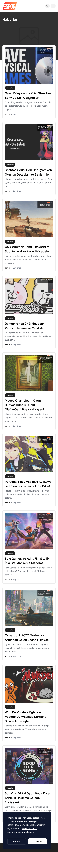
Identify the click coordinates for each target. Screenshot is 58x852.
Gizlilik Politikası (29, 828)
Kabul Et (37, 841)
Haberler (10, 88)
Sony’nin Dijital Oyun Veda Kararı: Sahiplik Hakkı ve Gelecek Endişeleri (28, 798)
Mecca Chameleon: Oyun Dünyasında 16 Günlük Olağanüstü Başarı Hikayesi (24, 405)
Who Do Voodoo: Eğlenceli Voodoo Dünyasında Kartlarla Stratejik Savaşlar (25, 716)
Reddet (16, 841)
